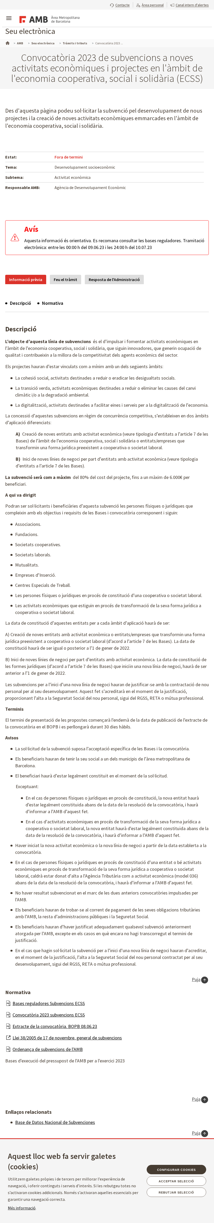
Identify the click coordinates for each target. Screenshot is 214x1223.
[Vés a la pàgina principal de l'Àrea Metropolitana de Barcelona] (48, 18)
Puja (196, 979)
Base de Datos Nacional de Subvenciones (55, 1122)
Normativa (52, 303)
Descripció (20, 303)
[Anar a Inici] (7, 42)
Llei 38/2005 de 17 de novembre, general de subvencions (67, 1038)
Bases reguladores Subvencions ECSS (49, 1003)
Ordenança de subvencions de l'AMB (48, 1049)
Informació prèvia (25, 279)
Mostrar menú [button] (9, 14)
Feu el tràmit (65, 279)
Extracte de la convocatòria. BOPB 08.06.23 (55, 1026)
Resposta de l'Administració (114, 279)
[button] (120, 4)
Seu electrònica (30, 31)
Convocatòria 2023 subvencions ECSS (49, 1015)
